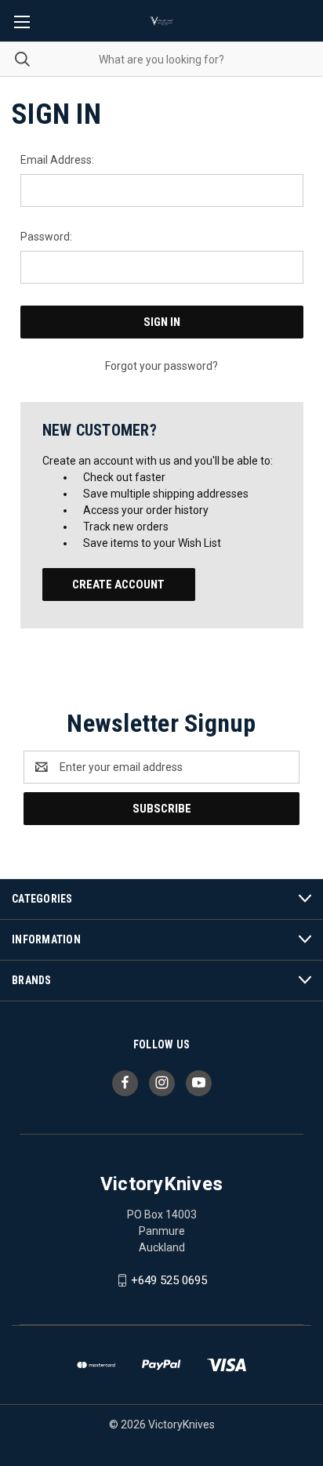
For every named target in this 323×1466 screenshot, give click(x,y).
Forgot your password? (161, 366)
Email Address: (57, 160)
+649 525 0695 (169, 1280)
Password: (46, 236)
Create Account (118, 584)
